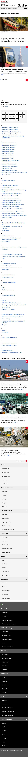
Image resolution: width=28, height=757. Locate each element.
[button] (25, 8)
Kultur (3, 677)
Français (4, 730)
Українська (4, 745)
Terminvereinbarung (7, 639)
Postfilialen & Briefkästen (8, 290)
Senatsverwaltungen (7, 658)
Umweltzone (5, 332)
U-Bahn (4, 330)
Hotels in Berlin (5, 102)
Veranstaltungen (6, 590)
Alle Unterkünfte (6, 575)
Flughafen (4, 495)
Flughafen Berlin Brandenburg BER (10, 206)
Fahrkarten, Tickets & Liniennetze (10, 185)
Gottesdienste (5, 230)
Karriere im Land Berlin (7, 646)
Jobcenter (4, 669)
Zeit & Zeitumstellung (7, 350)
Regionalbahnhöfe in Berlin (8, 295)
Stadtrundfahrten (6, 476)
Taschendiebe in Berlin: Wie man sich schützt (13, 314)
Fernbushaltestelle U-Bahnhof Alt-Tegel (11, 200)
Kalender (4, 692)
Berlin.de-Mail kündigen (7, 715)
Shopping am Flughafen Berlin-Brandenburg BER (14, 305)
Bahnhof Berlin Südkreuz (8, 156)
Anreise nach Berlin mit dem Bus (10, 129)
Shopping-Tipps (6, 307)
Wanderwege (5, 594)
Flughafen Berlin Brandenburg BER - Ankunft (13, 211)
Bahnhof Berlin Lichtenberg (8, 147)
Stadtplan (4, 502)
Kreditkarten (5, 249)
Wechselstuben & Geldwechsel (9, 343)
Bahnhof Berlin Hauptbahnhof (9, 145)
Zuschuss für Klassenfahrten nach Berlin (12, 352)
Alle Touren (4, 483)
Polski (3, 734)
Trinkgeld (4, 324)
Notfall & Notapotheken (7, 277)
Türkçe (3, 742)
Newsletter (4, 700)
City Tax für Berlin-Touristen (8, 180)
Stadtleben (4, 685)
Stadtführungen (5, 472)
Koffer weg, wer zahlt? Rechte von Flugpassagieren (14, 247)
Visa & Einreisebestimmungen (9, 337)
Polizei (3, 287)
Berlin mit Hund (6, 241)
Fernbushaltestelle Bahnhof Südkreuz (11, 195)
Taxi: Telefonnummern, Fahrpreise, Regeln (12, 316)
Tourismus (4, 681)
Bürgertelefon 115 (6, 635)
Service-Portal (5, 631)
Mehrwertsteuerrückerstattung (9, 263)
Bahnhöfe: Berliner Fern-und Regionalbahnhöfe (13, 417)
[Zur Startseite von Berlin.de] (3, 604)
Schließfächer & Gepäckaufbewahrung (11, 302)
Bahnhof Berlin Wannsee (8, 158)
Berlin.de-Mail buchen (7, 707)
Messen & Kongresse (7, 265)
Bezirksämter (5, 662)
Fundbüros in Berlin (7, 217)
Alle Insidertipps (6, 552)
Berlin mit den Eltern (7, 548)
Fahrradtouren (5, 480)
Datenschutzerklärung (7, 620)
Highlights (4, 514)
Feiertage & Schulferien (7, 187)
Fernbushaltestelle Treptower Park (10, 198)
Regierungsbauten (6, 522)
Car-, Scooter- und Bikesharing (9, 450)
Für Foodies (5, 541)
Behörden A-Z (5, 654)
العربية (3, 727)
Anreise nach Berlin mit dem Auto (10, 127)
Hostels (4, 567)
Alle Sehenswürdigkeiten (8, 529)
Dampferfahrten (5, 468)
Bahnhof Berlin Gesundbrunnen (9, 143)
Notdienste (4, 704)
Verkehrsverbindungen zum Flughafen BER (12, 213)
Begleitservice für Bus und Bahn (10, 166)
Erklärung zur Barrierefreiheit (9, 624)
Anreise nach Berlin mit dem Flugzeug (11, 131)
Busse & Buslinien (6, 174)
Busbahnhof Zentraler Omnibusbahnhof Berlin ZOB (14, 172)
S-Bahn (4, 300)
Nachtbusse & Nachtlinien (8, 275)
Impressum (4, 612)
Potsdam (4, 583)
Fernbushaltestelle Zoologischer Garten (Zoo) (13, 204)
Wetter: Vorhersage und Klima (9, 345)
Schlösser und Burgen (7, 525)
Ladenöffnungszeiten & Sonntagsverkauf (12, 254)
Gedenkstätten (5, 518)
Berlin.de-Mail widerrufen (8, 711)
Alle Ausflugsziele (6, 598)
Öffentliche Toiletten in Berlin (9, 282)
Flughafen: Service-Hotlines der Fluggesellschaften (14, 215)
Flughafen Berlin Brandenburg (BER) (11, 384)
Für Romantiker (5, 544)
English (4, 723)
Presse (3, 643)
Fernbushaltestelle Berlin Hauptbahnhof (11, 193)
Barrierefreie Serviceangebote (9, 164)
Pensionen (4, 564)
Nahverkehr (5, 491)
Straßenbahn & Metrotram (8, 309)
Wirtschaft (4, 688)
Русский (4, 738)
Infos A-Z (4, 506)
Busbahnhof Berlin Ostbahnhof (9, 170)
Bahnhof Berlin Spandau (8, 153)
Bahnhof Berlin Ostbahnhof (8, 149)
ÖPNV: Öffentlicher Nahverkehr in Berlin (12, 69)
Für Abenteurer (5, 537)
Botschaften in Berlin (7, 168)
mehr (2, 74)
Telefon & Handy (6, 319)
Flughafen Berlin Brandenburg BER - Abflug (12, 208)
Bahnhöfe (4, 499)
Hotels (3, 560)
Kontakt (4, 616)
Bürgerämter (5, 665)
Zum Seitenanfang (20, 461)
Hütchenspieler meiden (7, 235)
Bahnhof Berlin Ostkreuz (8, 151)
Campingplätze (5, 571)
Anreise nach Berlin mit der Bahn (10, 133)
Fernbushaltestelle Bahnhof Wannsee (11, 202)
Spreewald (4, 586)
